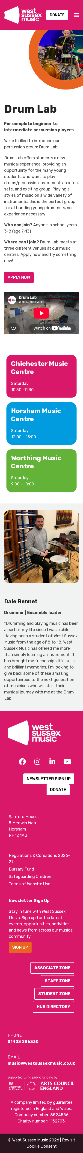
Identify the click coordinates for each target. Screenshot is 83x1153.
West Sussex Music (30, 1140)
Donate (57, 15)
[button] (76, 15)
